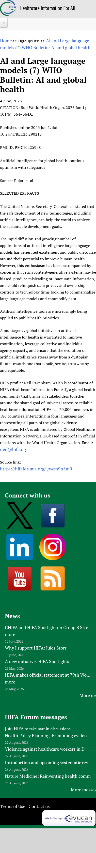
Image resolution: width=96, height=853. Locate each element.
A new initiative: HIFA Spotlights (37, 661)
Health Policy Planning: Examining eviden (46, 735)
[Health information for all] (47, 9)
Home (6, 41)
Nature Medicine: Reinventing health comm (48, 776)
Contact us (39, 806)
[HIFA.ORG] (8, 14)
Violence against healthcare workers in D (45, 749)
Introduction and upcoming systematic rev (46, 762)
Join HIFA (14, 728)
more (10, 634)
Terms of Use (12, 806)
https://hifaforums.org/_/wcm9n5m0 (36, 469)
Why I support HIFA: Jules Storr (35, 648)
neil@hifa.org (13, 449)
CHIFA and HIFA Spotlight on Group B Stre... (48, 627)
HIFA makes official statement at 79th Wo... (47, 675)
